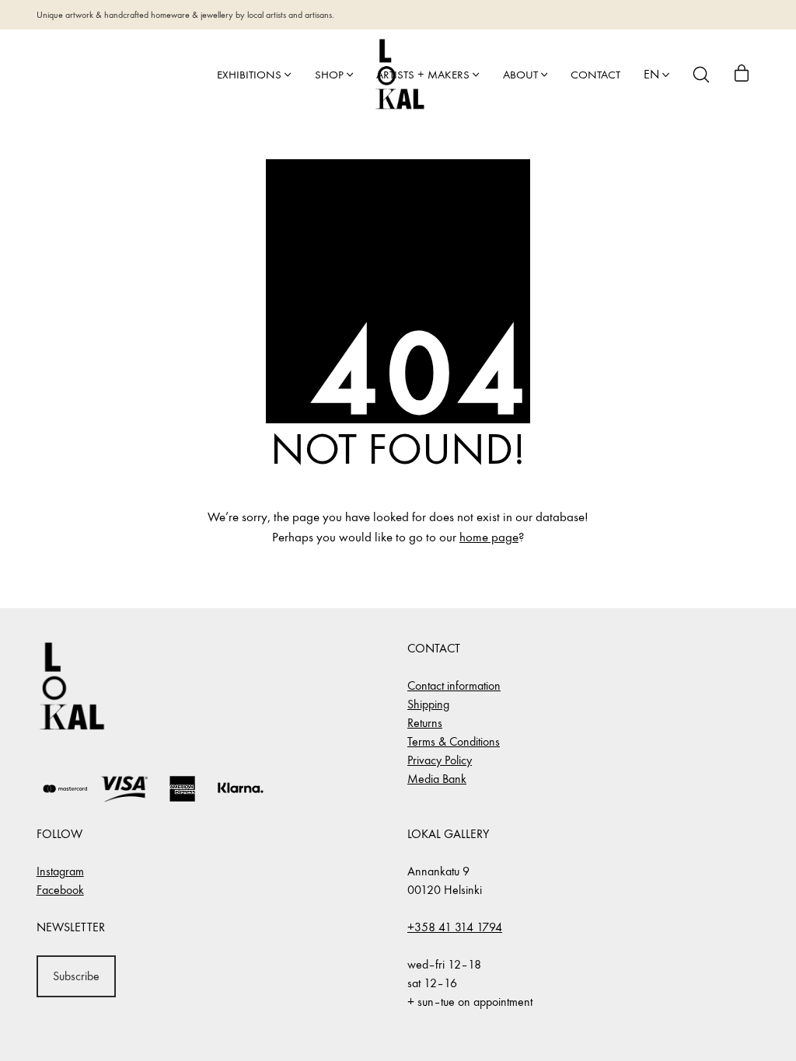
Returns (424, 722)
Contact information (454, 685)
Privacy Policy (439, 760)
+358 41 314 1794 (454, 927)
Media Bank (436, 778)
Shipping (428, 704)
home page (488, 537)
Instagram (60, 871)
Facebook (60, 889)
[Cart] (741, 74)
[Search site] (701, 74)
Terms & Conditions (453, 741)
